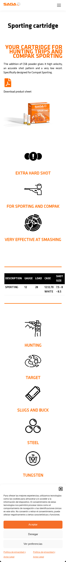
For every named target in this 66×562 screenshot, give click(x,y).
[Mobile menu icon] (58, 5)
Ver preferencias (33, 543)
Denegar (33, 534)
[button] (60, 489)
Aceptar (33, 524)
